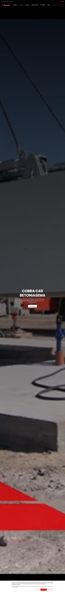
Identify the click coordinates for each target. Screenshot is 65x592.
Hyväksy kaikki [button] (43, 589)
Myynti (60, 4)
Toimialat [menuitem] (15, 4)
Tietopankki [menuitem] (42, 4)
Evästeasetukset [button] (37, 589)
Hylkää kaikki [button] (50, 589)
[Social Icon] (59, 1)
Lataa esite (32, 306)
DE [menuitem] (5, 1)
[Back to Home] (5, 5)
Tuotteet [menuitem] (21, 4)
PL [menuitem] (10, 1)
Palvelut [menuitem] (27, 4)
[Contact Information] (53, 5)
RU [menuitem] (12, 1)
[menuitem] (1, 1)
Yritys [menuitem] (48, 4)
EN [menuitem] (3, 1)
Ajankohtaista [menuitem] (35, 4)
